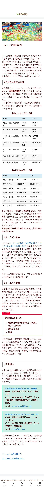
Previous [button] (4, 31)
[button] (40, 353)
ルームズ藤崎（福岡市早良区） (25, 243)
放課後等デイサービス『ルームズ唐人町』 (22, 414)
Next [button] (39, 31)
